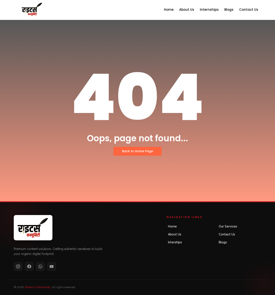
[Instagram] (18, 266)
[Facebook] (29, 266)
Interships (175, 242)
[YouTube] (51, 266)
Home (169, 9)
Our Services (228, 226)
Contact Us (248, 9)
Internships (209, 9)
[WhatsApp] (40, 266)
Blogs (229, 9)
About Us (186, 9)
